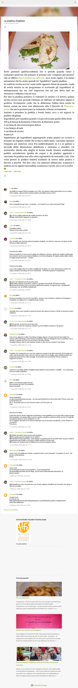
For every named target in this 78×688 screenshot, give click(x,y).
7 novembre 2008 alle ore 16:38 (20, 389)
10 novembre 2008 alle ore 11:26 (21, 459)
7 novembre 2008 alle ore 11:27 (20, 328)
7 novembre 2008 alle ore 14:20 (20, 374)
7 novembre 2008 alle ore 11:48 (20, 361)
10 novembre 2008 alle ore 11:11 (21, 445)
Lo (10, 188)
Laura (11, 225)
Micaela (12, 308)
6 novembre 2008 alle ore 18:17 (20, 196)
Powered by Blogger (40, 685)
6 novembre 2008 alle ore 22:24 (20, 246)
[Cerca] (8, 2)
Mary (11, 295)
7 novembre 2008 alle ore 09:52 (20, 290)
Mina (11, 380)
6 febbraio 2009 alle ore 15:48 (20, 505)
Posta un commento (11, 510)
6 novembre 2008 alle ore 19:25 (20, 233)
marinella (13, 238)
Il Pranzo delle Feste (22, 598)
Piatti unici (17, 171)
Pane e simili (8, 171)
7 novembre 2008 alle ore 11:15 (20, 316)
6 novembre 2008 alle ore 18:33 (20, 220)
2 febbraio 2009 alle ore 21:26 (20, 476)
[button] (5, 27)
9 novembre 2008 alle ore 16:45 (20, 427)
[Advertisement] (39, 561)
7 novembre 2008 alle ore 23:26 (20, 407)
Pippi (11, 201)
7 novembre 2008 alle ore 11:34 (20, 345)
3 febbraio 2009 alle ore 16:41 (20, 489)
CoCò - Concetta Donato (18, 212)
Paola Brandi (14, 334)
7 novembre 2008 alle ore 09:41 (20, 273)
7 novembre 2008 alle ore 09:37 (20, 260)
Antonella (13, 394)
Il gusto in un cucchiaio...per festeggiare (28, 630)
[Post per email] (5, 169)
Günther (12, 367)
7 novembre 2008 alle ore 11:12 (20, 303)
